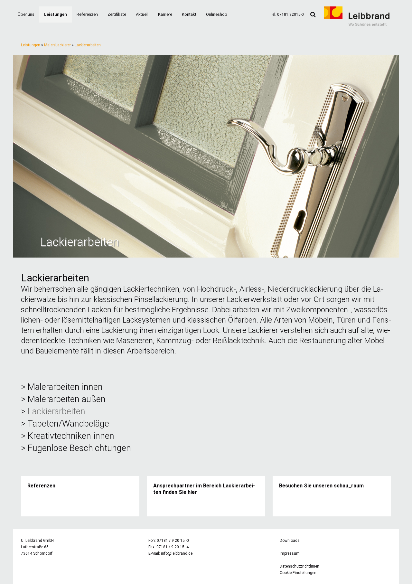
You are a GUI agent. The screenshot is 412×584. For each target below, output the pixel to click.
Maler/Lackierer (57, 45)
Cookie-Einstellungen (298, 572)
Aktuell (142, 14)
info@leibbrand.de (176, 553)
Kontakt (189, 14)
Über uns (26, 14)
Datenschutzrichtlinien (299, 566)
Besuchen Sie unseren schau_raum (321, 486)
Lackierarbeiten (88, 45)
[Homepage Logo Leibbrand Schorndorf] (356, 24)
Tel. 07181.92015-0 (287, 14)
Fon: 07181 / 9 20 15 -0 (168, 540)
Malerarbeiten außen (67, 399)
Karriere (165, 14)
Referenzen (87, 14)
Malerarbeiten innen (65, 387)
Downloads (290, 540)
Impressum (290, 553)
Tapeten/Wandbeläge (68, 424)
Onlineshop (216, 14)
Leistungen (55, 14)
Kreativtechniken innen (71, 436)
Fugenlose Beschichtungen (79, 448)
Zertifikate (117, 14)
